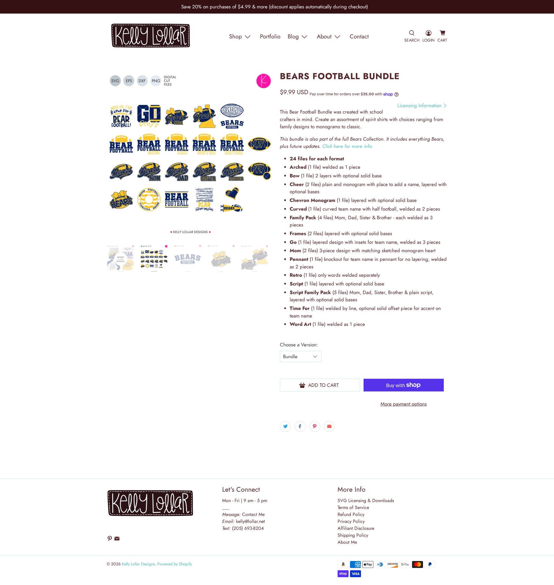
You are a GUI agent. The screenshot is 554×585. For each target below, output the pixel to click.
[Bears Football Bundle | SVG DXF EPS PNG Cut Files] (190, 155)
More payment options (404, 403)
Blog (293, 36)
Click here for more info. (347, 146)
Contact (359, 36)
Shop (235, 36)
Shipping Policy (353, 535)
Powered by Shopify (174, 564)
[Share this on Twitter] (285, 426)
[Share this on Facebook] (300, 426)
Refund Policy (351, 514)
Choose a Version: (299, 344)
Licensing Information (420, 106)
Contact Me (243, 514)
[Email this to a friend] (329, 426)
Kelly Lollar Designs (138, 564)
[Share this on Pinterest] (314, 426)
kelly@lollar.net (250, 521)
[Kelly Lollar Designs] (151, 36)
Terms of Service (353, 507)
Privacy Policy (351, 521)
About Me (347, 542)
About (324, 36)
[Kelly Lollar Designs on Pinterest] (110, 539)
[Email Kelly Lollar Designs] (117, 539)
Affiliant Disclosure (356, 528)
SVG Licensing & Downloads (366, 500)
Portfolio (270, 36)
